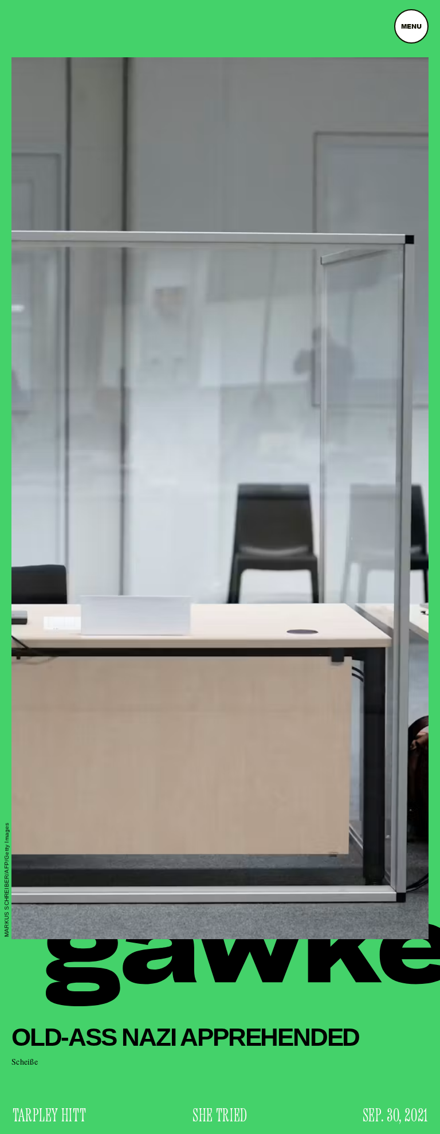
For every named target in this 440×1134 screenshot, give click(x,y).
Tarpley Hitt (50, 1116)
